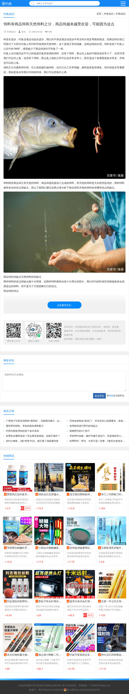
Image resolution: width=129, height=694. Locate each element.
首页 (99, 13)
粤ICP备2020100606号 (50, 689)
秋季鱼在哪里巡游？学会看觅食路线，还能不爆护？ (33, 435)
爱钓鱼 (7, 3)
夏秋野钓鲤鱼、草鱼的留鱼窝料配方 (25, 425)
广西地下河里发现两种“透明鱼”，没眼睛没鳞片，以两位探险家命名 (34, 420)
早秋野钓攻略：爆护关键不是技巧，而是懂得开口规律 (97, 435)
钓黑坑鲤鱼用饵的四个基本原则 (22, 430)
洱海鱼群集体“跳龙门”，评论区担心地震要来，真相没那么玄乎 (97, 420)
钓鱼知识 (108, 13)
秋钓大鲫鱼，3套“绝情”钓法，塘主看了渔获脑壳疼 (32, 440)
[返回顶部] (122, 621)
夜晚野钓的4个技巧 (80, 430)
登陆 (111, 395)
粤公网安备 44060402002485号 (83, 689)
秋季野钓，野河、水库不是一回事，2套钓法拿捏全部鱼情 (97, 440)
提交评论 (99, 395)
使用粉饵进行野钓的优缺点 (84, 425)
